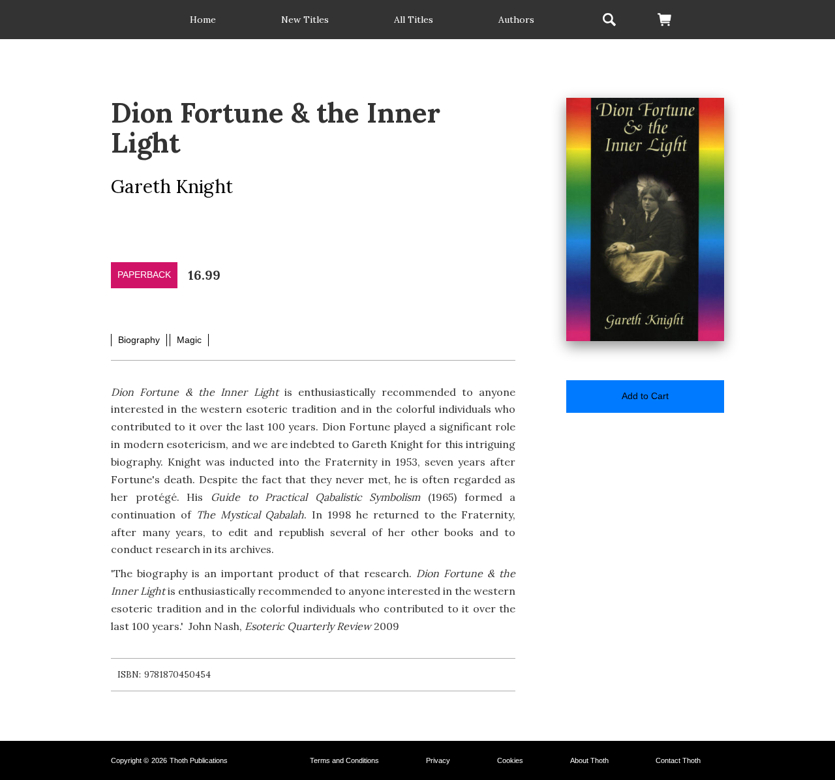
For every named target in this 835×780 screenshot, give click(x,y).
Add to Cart (645, 396)
